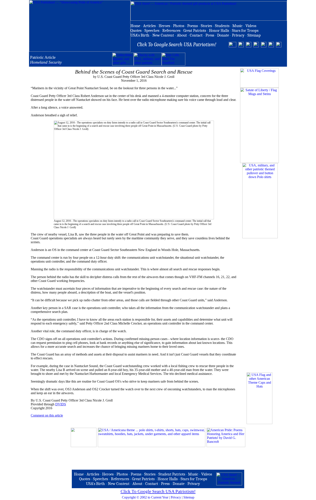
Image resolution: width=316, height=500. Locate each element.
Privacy (176, 497)
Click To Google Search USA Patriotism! (158, 491)
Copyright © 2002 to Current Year (145, 497)
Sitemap (188, 497)
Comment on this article (47, 415)
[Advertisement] (235, 59)
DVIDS (60, 404)
